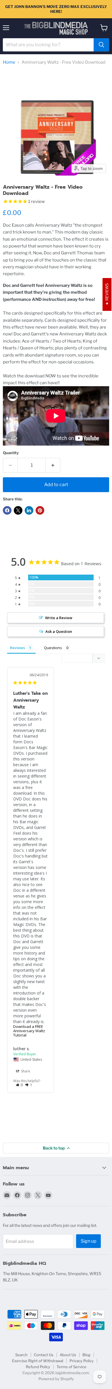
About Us (68, 1354)
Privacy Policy (81, 1360)
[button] (19, 1084)
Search (21, 1354)
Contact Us (43, 1354)
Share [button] (25, 1071)
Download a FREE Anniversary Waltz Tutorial (29, 1031)
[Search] (101, 44)
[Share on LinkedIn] (29, 510)
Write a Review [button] (58, 617)
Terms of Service (71, 1366)
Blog (86, 1354)
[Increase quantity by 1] (53, 465)
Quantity (11, 453)
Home (9, 62)
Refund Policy (38, 1366)
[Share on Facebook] (7, 510)
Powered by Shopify (56, 1378)
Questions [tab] (53, 647)
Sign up (88, 1241)
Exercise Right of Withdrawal (37, 1360)
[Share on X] (18, 510)
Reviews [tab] (17, 647)
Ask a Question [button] (58, 631)
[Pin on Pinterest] (40, 510)
